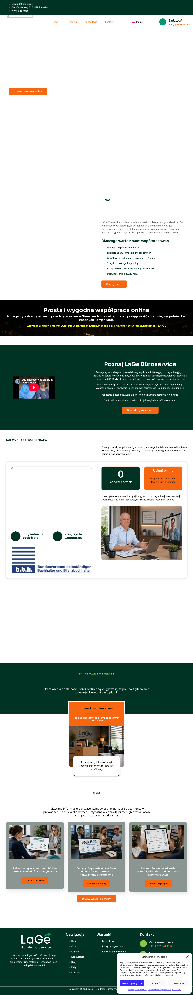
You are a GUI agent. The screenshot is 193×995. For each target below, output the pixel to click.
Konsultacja (91, 21)
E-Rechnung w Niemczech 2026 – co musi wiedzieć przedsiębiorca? (34, 870)
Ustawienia (178, 983)
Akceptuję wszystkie (132, 983)
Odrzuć (156, 983)
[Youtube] (184, 7)
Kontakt (109, 21)
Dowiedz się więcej (34, 880)
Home (55, 21)
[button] (187, 956)
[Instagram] (177, 7)
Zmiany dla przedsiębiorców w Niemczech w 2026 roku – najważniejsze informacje (96, 871)
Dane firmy (176, 989)
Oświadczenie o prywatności (159, 989)
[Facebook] (171, 7)
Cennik (73, 21)
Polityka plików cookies (137, 989)
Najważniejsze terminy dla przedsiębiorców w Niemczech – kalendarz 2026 (158, 871)
